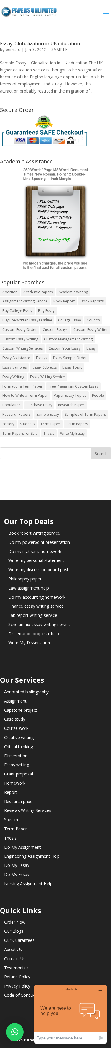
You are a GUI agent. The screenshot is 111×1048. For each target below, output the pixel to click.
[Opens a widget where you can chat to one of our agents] (70, 1014)
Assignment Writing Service (24, 301)
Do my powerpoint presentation (39, 542)
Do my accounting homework (36, 597)
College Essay (69, 320)
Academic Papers (38, 291)
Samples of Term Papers (85, 414)
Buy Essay (46, 310)
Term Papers (77, 423)
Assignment (15, 701)
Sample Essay (47, 414)
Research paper (19, 801)
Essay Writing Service (47, 376)
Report (10, 792)
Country (93, 320)
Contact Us (14, 958)
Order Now (14, 922)
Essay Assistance (16, 357)
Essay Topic (72, 367)
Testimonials (16, 968)
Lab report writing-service (32, 615)
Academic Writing (73, 291)
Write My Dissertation (29, 642)
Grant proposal (18, 774)
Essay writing (16, 764)
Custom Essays (55, 329)
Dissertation (16, 756)
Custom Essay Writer (90, 329)
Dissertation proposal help (33, 633)
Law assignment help (28, 588)
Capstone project (20, 710)
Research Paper (71, 404)
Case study (14, 719)
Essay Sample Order (70, 357)
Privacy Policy (17, 986)
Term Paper (50, 423)
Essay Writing (13, 376)
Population (11, 404)
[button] (15, 1032)
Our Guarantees (19, 940)
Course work (16, 728)
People (98, 395)
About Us (13, 949)
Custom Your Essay (65, 348)
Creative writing (19, 737)
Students (27, 423)
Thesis (49, 433)
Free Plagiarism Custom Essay (73, 386)
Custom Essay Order (19, 329)
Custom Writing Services (22, 348)
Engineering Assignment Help (32, 856)
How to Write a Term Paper (25, 395)
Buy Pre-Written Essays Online (27, 320)
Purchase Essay (39, 404)
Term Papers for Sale (20, 433)
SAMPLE (59, 49)
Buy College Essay (17, 310)
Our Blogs (13, 931)
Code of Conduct (20, 995)
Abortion (9, 291)
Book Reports (92, 301)
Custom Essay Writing (20, 339)
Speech (11, 819)
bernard (13, 49)
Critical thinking (18, 746)
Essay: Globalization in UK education (40, 43)
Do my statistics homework (34, 551)
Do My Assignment (22, 847)
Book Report (64, 301)
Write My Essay (72, 433)
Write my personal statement (36, 560)
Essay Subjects (45, 367)
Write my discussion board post (38, 569)
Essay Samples (14, 367)
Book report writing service (34, 533)
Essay (91, 348)
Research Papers (16, 414)
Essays (41, 357)
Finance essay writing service (36, 606)
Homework (14, 783)
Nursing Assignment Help (28, 883)
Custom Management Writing (68, 339)
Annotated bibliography (26, 692)
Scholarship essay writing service (39, 624)
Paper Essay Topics (70, 395)
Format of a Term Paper (22, 386)
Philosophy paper (24, 579)
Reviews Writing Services (27, 810)
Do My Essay (16, 865)
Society (8, 423)
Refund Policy (17, 976)
